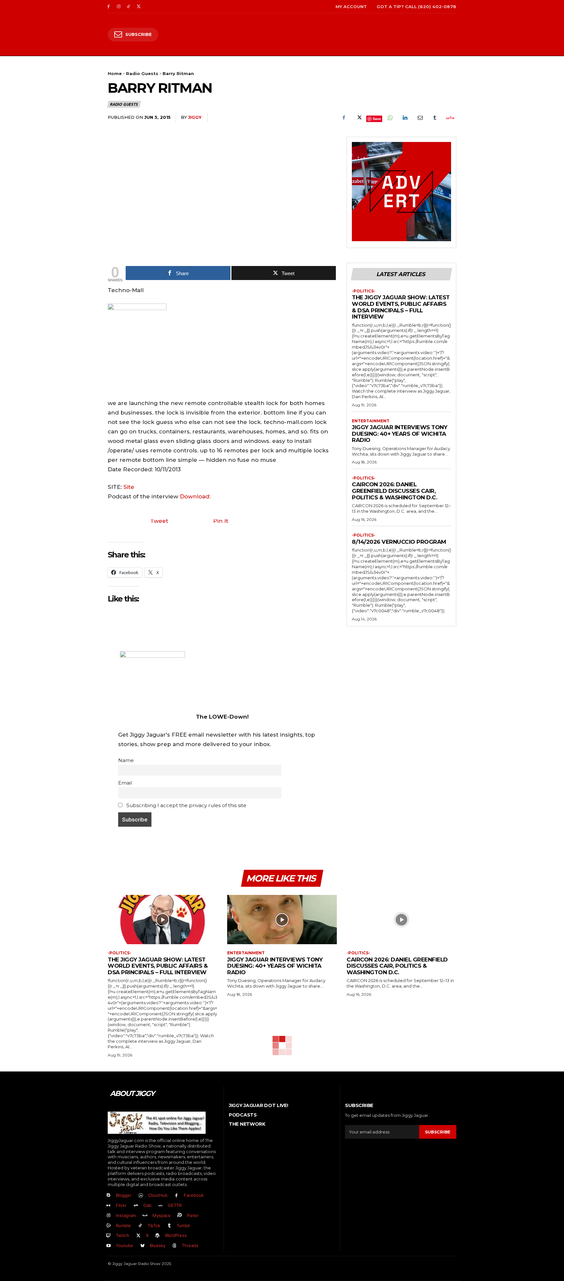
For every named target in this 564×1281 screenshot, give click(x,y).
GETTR (174, 1205)
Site (128, 487)
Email (125, 783)
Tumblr (183, 1225)
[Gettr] (449, 117)
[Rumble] (108, 1225)
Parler (193, 1215)
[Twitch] (108, 1235)
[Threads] (174, 1245)
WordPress (176, 1235)
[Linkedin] (404, 117)
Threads (190, 1245)
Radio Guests (142, 73)
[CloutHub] (140, 1195)
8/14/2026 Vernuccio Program (399, 542)
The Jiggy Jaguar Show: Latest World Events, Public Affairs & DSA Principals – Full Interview (401, 307)
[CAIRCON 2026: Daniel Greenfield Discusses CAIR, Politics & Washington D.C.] (401, 919)
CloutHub (157, 1195)
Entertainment (370, 421)
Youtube (124, 1245)
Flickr (121, 1205)
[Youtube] (108, 1245)
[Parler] (180, 1215)
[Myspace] (145, 1215)
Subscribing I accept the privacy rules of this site (185, 805)
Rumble (123, 1225)
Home (115, 73)
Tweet (159, 521)
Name (126, 760)
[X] (138, 6)
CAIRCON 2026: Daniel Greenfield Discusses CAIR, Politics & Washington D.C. (394, 490)
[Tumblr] (434, 117)
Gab (147, 1205)
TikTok (154, 1225)
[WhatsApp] (389, 117)
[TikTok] (128, 6)
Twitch (122, 1235)
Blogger (124, 1195)
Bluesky (157, 1245)
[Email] (419, 117)
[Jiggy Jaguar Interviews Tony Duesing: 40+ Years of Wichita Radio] (282, 919)
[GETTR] (160, 1205)
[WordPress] (157, 1235)
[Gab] (136, 1205)
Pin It (220, 521)
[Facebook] (108, 6)
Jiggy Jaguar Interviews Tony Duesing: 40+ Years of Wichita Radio (399, 433)
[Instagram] (118, 6)
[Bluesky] (142, 1245)
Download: (195, 496)
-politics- (363, 291)
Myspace (161, 1215)
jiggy (194, 117)
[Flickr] (108, 1205)
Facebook (194, 1195)
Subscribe (437, 1131)
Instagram (126, 1215)
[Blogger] (108, 1195)
